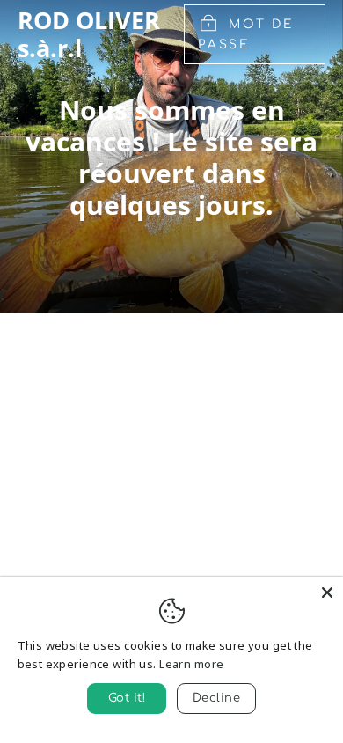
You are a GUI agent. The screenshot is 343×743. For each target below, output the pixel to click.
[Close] (327, 592)
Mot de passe (245, 34)
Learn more (191, 664)
